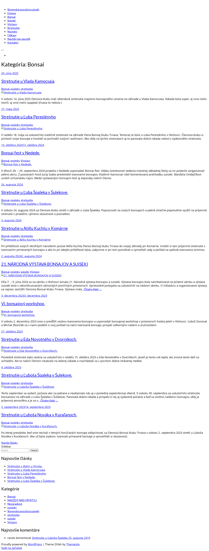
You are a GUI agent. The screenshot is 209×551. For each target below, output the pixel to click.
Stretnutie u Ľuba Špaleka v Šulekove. (34, 192)
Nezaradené (14, 504)
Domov (11, 13)
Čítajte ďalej (93, 289)
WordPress (35, 544)
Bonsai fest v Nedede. (20, 152)
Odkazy (11, 35)
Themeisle (73, 544)
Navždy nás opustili (18, 39)
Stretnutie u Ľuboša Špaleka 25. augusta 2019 (61, 538)
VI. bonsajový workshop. (23, 303)
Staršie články (9, 442)
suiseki (25, 271)
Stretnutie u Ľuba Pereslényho (28, 116)
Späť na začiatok (11, 548)
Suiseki (11, 20)
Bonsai (11, 17)
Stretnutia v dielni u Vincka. (24, 466)
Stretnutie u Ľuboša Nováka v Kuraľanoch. (39, 414)
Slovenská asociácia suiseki (23, 9)
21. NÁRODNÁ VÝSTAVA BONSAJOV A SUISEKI (44, 264)
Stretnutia (13, 28)
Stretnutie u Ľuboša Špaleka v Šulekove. (36, 375)
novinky (15, 88)
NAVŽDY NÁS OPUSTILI (22, 500)
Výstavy (12, 24)
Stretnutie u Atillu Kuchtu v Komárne (34, 228)
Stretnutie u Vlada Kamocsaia (27, 81)
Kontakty (13, 42)
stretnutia (27, 88)
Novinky (12, 31)
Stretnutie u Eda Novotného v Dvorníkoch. (39, 339)
